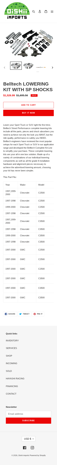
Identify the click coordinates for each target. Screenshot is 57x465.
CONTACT (11, 394)
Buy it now (28, 113)
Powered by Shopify (38, 455)
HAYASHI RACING (15, 378)
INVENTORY (12, 340)
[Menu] (52, 11)
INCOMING (11, 363)
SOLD (9, 371)
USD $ (27, 439)
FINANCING (12, 386)
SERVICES (11, 348)
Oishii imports (23, 455)
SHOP (9, 356)
